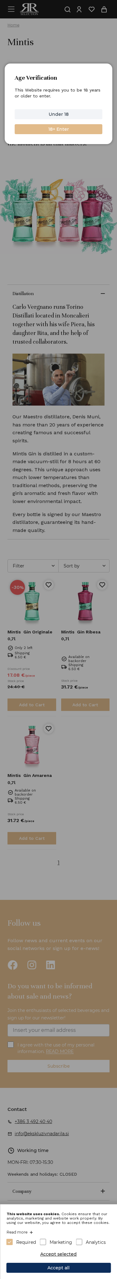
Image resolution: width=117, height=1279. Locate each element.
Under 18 (59, 114)
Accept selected (58, 1254)
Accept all (58, 1268)
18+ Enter (58, 129)
